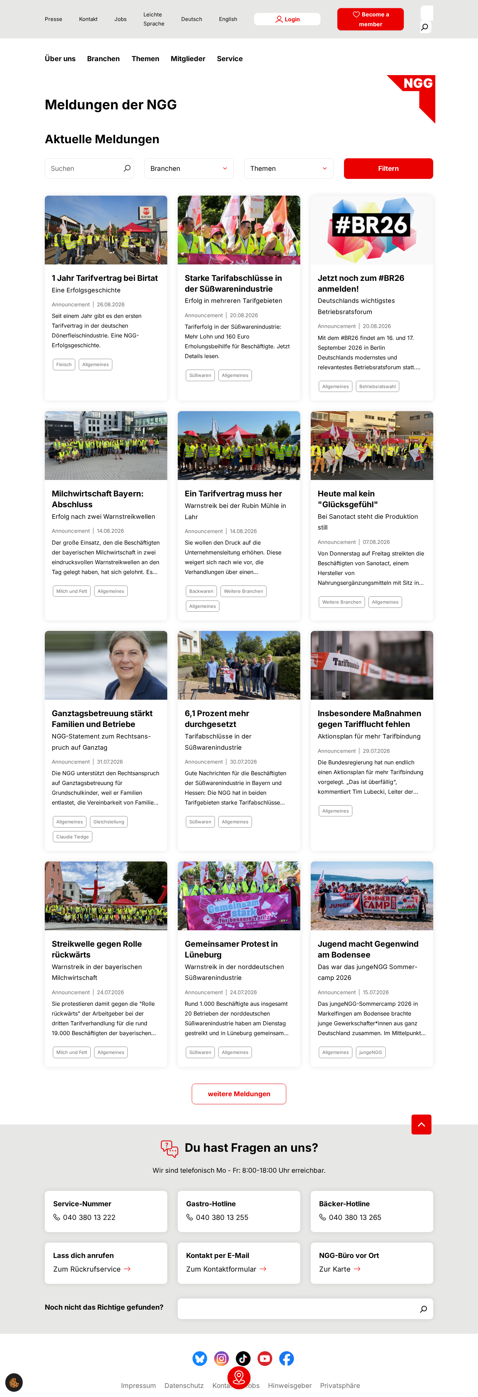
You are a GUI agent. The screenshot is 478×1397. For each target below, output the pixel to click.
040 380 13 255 (222, 1217)
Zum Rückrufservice (87, 1269)
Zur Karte (335, 1269)
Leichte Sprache (153, 19)
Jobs (120, 19)
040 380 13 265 (355, 1217)
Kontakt (88, 19)
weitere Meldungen (239, 1094)
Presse (53, 19)
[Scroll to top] (421, 1124)
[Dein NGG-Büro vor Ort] (239, 1378)
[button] (62, 59)
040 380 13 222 (89, 1217)
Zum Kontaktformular (221, 1269)
